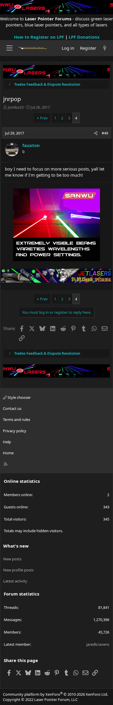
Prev (44, 118)
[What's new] (104, 48)
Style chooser (19, 397)
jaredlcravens (97, 644)
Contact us (12, 408)
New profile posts (18, 570)
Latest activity (15, 581)
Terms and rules (16, 419)
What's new (16, 546)
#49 (105, 133)
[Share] (96, 133)
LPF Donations (84, 37)
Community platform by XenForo (55, 694)
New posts (12, 559)
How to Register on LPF (39, 37)
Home (8, 452)
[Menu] (9, 48)
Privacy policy (14, 430)
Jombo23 (15, 107)
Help (7, 441)
